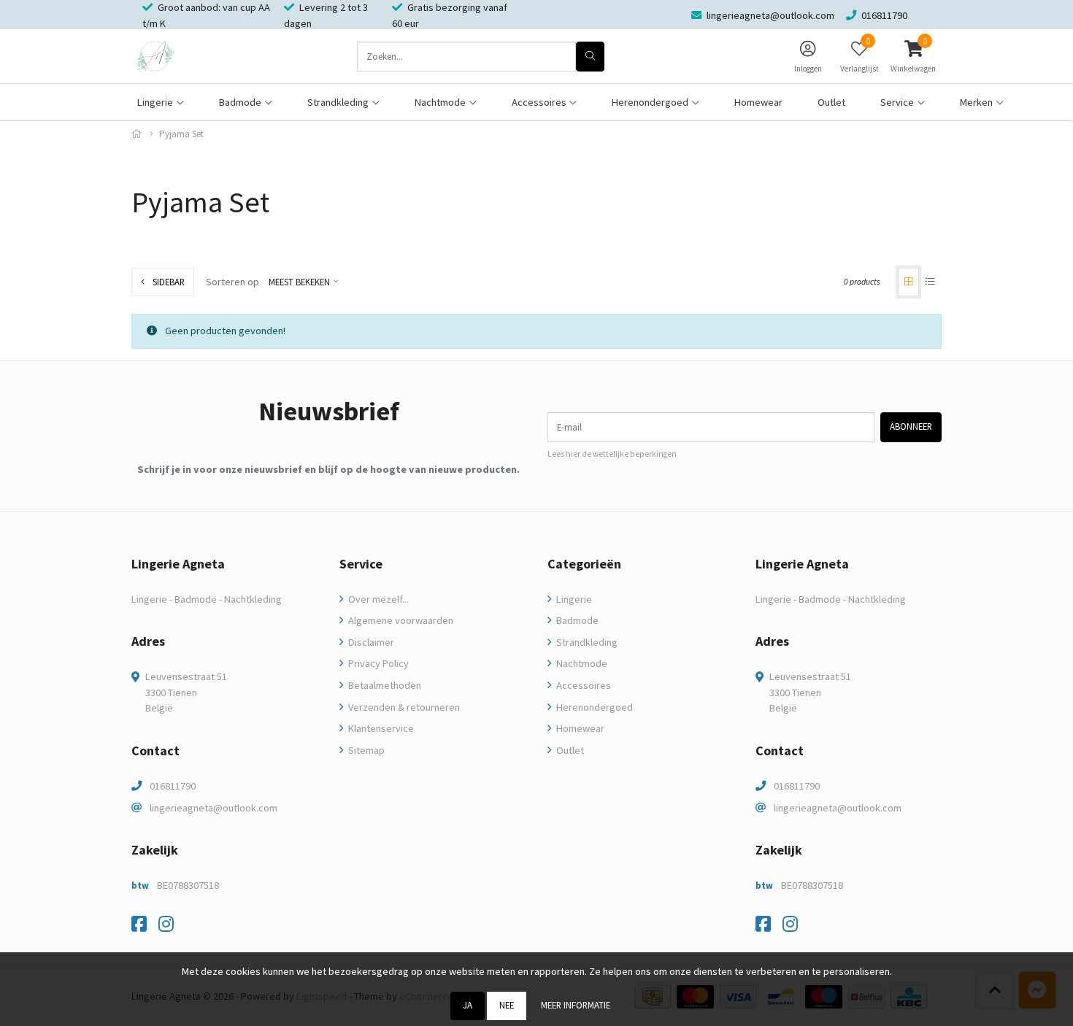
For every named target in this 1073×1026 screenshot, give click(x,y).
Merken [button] (976, 102)
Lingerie (573, 599)
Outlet (831, 102)
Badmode (576, 620)
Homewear (758, 102)
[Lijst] (930, 282)
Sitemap (365, 750)
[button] (913, 56)
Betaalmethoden (383, 685)
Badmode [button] (240, 102)
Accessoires (582, 685)
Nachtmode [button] (440, 102)
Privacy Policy (377, 663)
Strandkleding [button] (338, 102)
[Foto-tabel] (908, 282)
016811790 (173, 785)
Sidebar (167, 282)
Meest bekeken (299, 282)
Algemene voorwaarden (399, 620)
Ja (467, 1005)
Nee (506, 1005)
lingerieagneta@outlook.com (213, 807)
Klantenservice (380, 728)
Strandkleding (586, 642)
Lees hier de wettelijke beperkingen (612, 454)
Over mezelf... (377, 599)
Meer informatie (575, 1005)
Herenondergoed (593, 707)
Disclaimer (370, 642)
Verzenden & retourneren (403, 707)
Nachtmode (580, 663)
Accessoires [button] (539, 102)
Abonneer (911, 426)
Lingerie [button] (155, 102)
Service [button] (897, 102)
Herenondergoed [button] (650, 102)
